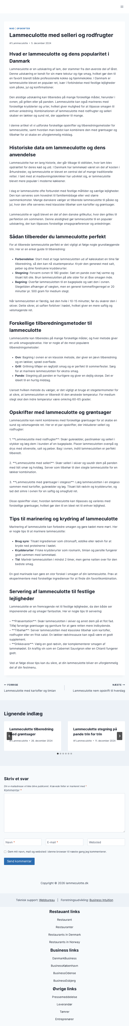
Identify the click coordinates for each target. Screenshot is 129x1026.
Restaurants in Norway (64, 942)
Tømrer (64, 1011)
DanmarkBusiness (64, 958)
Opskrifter (23, 28)
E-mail (52, 842)
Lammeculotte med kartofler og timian (30, 687)
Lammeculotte (20, 43)
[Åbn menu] (122, 6)
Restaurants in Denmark (64, 934)
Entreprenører (64, 1019)
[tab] (58, 753)
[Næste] (119, 736)
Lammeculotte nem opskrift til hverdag (99, 687)
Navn (10, 842)
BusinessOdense (64, 973)
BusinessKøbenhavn (64, 965)
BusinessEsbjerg (64, 980)
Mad (12, 28)
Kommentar (13, 790)
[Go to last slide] (9, 736)
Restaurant (64, 919)
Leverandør (64, 1004)
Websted (95, 842)
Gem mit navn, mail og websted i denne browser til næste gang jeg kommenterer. (57, 851)
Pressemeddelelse (64, 997)
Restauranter (64, 927)
